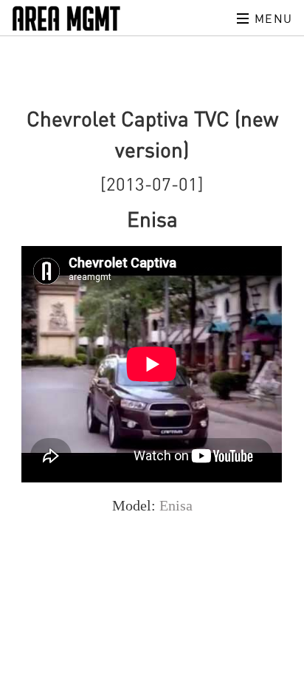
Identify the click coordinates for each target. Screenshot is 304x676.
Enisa (176, 505)
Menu (271, 18)
